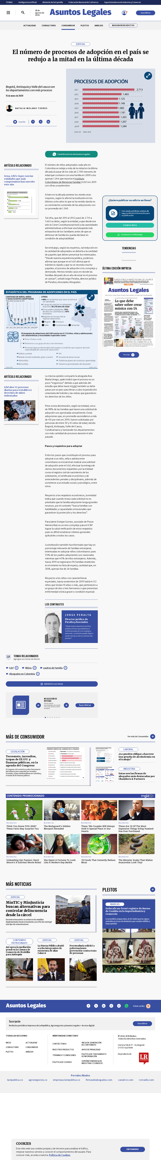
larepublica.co (15, 1080)
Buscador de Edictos (123, 25)
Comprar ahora (130, 225)
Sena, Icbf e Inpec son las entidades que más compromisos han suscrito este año (19, 180)
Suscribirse (145, 13)
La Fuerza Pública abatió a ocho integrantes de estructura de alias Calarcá (51, 949)
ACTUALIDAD (29, 25)
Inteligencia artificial (28, 2)
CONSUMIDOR (68, 25)
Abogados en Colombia (22, 673)
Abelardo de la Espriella (52, 2)
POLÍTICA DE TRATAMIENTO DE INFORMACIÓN (94, 1055)
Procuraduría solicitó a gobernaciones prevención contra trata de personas (82, 949)
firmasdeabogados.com (99, 1080)
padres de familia (53, 668)
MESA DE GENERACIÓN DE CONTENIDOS (91, 1043)
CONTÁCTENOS (60, 1044)
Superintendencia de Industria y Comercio (122, 2)
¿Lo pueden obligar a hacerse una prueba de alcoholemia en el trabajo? (137, 757)
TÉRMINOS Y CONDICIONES (64, 1055)
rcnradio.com (146, 1080)
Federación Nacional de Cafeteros (83, 2)
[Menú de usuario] (124, 12)
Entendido (133, 1149)
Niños (28, 668)
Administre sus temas (53, 684)
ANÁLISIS (98, 25)
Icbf (11, 668)
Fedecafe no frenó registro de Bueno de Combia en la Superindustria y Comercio (127, 911)
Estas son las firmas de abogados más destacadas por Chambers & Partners (137, 776)
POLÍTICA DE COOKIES (62, 1062)
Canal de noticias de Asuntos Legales (73, 154)
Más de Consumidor (25, 736)
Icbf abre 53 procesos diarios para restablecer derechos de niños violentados (18, 391)
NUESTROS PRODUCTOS (63, 1049)
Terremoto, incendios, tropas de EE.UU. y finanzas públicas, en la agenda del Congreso (22, 761)
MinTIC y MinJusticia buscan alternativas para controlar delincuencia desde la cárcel (28, 908)
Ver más (126, 355)
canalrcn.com (125, 1080)
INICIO (8, 1042)
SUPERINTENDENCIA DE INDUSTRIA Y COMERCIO (92, 1062)
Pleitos (109, 889)
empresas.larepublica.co (66, 1080)
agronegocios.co (37, 1080)
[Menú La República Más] (8, 13)
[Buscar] (22, 13)
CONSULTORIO (49, 25)
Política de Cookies (59, 1155)
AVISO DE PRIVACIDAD (91, 1049)
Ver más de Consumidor (138, 736)
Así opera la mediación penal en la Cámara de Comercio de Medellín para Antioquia (18, 951)
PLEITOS (85, 25)
